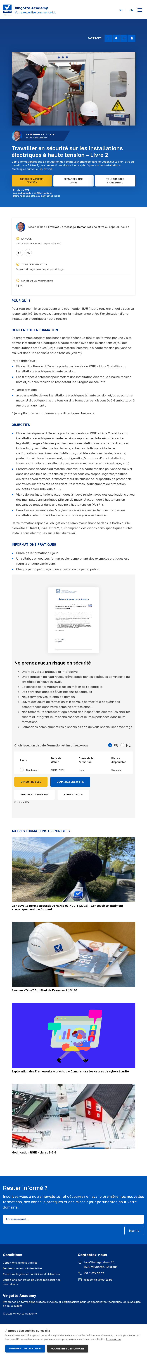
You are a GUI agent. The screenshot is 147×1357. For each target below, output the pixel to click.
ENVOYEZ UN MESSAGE (34, 794)
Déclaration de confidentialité (22, 1268)
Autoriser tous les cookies (25, 1348)
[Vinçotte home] (7, 10)
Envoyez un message (62, 226)
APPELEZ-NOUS (73, 794)
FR (19, 252)
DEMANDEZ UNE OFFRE (73, 181)
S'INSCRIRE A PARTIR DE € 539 (32, 181)
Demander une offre (25, 195)
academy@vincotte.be (98, 1279)
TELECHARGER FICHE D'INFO (115, 181)
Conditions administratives (20, 1262)
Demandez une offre (90, 226)
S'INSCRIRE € (31, 781)
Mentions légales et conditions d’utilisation (31, 1274)
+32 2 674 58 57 (94, 1273)
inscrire (134, 1230)
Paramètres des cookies (67, 1348)
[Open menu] (140, 10)
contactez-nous (50, 195)
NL (121, 10)
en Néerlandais (43, 193)
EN (131, 10)
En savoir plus (113, 1339)
